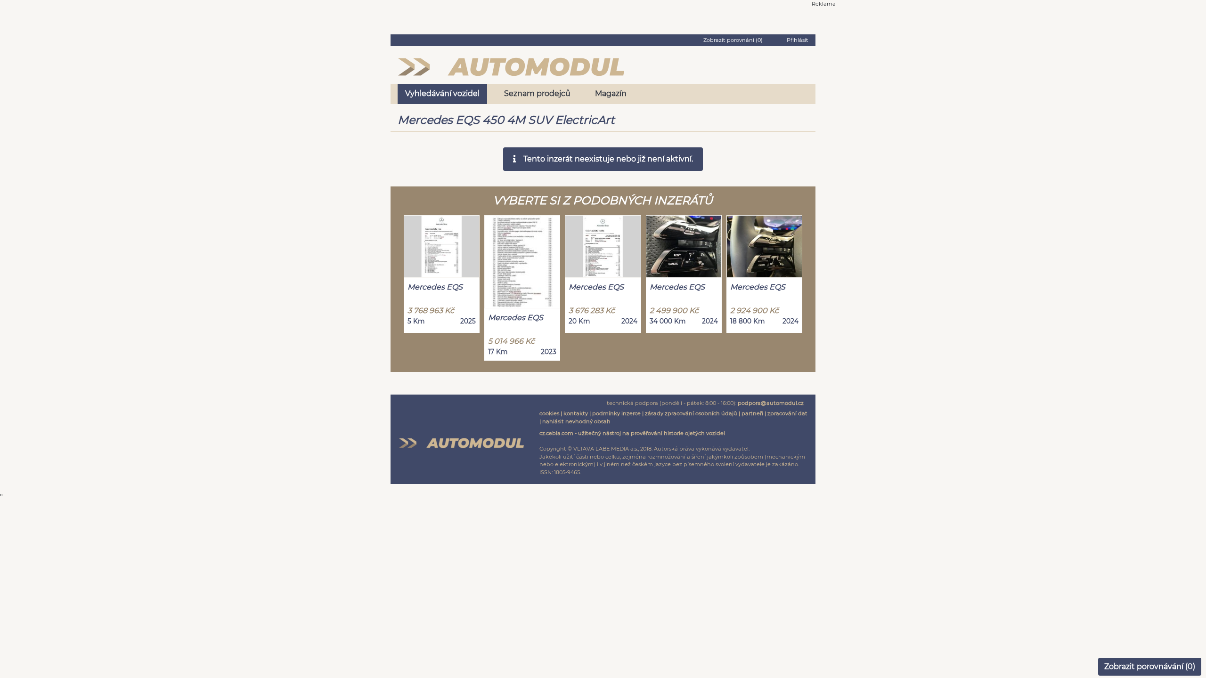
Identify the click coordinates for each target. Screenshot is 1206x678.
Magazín (611, 93)
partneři (752, 413)
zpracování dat (787, 413)
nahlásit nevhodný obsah (576, 421)
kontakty (575, 413)
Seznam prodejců (537, 93)
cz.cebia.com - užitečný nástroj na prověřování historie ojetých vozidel (632, 433)
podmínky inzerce (616, 413)
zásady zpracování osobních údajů (691, 413)
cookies (549, 413)
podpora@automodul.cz (771, 403)
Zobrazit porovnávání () (1149, 666)
